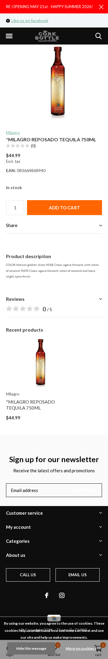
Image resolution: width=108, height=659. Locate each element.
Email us (77, 574)
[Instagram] (61, 595)
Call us (28, 574)
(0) (33, 145)
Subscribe (84, 490)
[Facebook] (46, 595)
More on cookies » (81, 648)
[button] (9, 36)
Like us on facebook (29, 20)
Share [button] (11, 225)
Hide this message (31, 648)
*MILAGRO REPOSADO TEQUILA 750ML (30, 405)
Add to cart (64, 207)
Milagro (13, 132)
